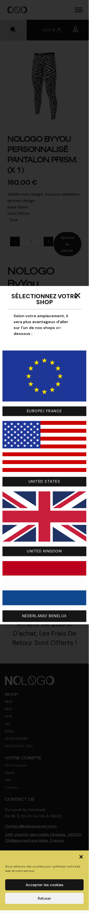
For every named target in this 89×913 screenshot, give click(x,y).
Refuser (44, 898)
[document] (44, 455)
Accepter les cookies (44, 884)
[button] (81, 856)
